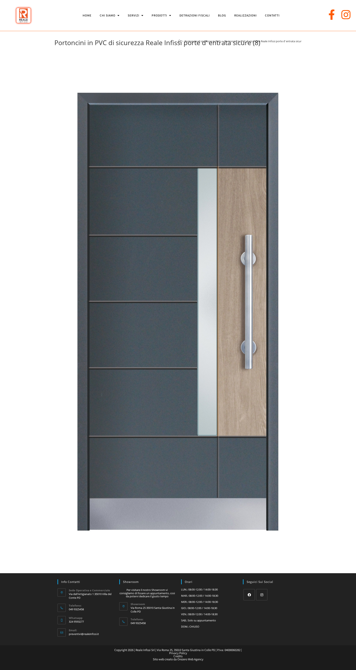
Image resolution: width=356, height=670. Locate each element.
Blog (222, 15)
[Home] (179, 41)
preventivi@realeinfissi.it (84, 634)
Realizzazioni (245, 15)
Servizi (133, 15)
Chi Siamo (107, 15)
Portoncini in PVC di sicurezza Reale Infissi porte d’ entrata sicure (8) (265, 41)
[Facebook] (249, 594)
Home (87, 15)
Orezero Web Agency (190, 659)
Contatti (272, 15)
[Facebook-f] (332, 14)
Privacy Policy (178, 653)
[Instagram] (346, 14)
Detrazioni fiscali (194, 15)
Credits (178, 656)
